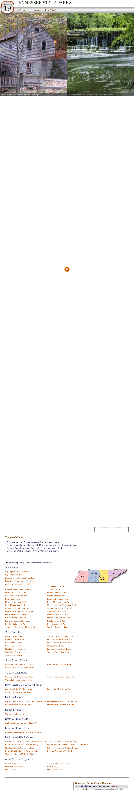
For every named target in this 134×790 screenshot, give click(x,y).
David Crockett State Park (16, 592)
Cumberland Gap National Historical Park (23, 732)
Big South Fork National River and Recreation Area (27, 701)
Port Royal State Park (56, 621)
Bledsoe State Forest (14, 636)
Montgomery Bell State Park (17, 608)
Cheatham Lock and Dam (58, 763)
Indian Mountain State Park (59, 602)
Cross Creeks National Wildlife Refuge (22, 744)
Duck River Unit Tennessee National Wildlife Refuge (69, 744)
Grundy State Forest (13, 642)
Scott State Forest (12, 652)
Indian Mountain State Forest (59, 642)
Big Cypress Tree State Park (17, 571)
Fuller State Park (12, 599)
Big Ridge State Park (14, 575)
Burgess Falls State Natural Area (19, 677)
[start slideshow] (67, 269)
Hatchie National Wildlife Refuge (19, 748)
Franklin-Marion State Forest (59, 639)
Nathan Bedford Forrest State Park (20, 611)
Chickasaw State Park (56, 586)
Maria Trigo (35, 95)
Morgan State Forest (55, 646)
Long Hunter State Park (15, 605)
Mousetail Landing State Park (59, 608)
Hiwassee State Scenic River (59, 664)
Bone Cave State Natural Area (18, 581)
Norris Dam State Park (56, 611)
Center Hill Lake (12, 763)
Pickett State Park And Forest (59, 618)
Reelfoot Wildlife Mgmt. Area (18, 692)
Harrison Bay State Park (57, 599)
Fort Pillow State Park (56, 596)
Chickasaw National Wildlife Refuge (62, 741)
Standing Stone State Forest (59, 652)
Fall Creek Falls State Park (16, 596)
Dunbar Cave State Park (57, 592)
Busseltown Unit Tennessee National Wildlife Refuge (28, 741)
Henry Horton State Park (15, 602)
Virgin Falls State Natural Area (18, 680)
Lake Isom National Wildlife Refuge (62, 748)
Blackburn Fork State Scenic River (20, 664)
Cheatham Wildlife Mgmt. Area (18, 689)
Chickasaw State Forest (15, 639)
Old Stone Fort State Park (16, 614)
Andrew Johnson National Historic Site (22, 723)
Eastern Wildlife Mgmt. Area (59, 689)
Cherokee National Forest (16, 714)
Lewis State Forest (13, 646)
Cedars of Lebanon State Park (17, 584)
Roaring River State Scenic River (19, 667)
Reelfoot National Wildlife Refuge (62, 751)
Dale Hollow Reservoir (15, 766)
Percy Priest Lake (54, 769)
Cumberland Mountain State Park (19, 589)
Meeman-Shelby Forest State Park (61, 605)
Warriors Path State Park (57, 627)
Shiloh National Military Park (18, 704)
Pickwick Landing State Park (17, 621)
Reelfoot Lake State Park (15, 624)
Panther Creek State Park (57, 614)
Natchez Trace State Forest (16, 649)
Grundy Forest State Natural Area (61, 677)
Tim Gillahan (108, 95)
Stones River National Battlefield (61, 704)
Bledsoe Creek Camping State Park (20, 578)
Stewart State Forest (13, 655)
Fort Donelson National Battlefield (62, 701)
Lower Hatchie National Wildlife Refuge (22, 751)
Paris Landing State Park (15, 618)
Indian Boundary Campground (96, 786)
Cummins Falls (53, 589)
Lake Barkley (53, 766)
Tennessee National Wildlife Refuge (20, 754)
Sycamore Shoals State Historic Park (21, 627)
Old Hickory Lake (13, 769)
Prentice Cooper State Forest (59, 649)
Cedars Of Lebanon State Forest (60, 636)
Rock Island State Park (56, 624)
